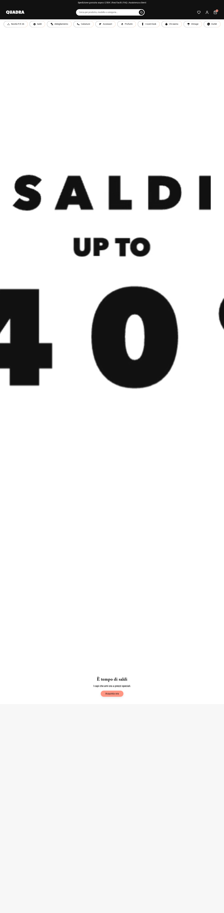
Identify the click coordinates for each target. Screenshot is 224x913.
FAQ (125, 3)
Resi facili (116, 3)
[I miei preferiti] (198, 12)
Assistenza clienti (137, 3)
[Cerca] (141, 12)
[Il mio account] (207, 12)
